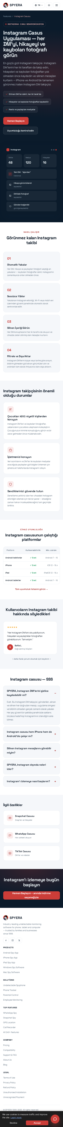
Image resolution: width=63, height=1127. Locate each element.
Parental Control (10, 995)
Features (7, 16)
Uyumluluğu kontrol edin (20, 130)
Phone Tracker (9, 990)
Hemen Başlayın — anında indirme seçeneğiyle (31, 895)
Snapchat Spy (9, 1017)
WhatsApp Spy (10, 1013)
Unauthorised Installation (14, 1092)
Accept (37, 1123)
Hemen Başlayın (16, 120)
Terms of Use (9, 1077)
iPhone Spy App (10, 957)
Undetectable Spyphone (14, 985)
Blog (5, 1064)
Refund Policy (9, 1087)
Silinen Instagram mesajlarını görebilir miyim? (29, 750)
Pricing (6, 1045)
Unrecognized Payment (13, 1097)
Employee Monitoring (12, 1000)
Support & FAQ (10, 1055)
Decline (13, 1123)
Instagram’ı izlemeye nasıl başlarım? (28, 781)
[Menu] (56, 5)
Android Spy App (10, 952)
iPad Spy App (9, 962)
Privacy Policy (9, 1082)
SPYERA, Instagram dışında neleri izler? (26, 767)
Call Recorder (9, 1027)
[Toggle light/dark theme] (49, 5)
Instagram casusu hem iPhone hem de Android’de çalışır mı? (29, 734)
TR (39, 5)
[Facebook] (5, 940)
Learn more (16, 1117)
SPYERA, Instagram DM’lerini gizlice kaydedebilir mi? (27, 693)
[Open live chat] (55, 1119)
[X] (19, 940)
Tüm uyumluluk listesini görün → (31, 589)
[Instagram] (12, 940)
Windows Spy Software (13, 967)
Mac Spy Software (11, 972)
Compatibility (9, 1050)
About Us (7, 1059)
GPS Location (9, 1022)
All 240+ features (11, 1032)
